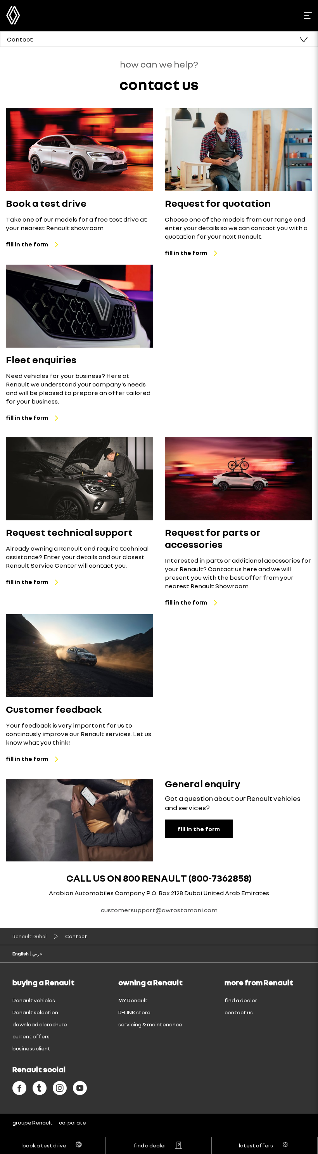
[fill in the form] (79, 149)
